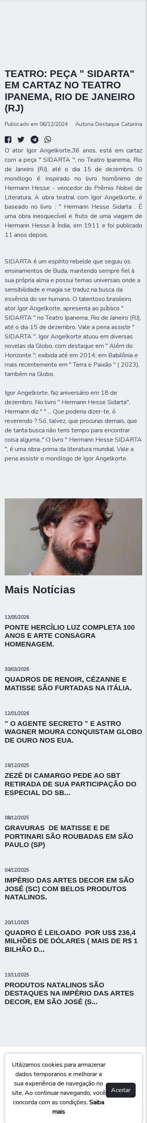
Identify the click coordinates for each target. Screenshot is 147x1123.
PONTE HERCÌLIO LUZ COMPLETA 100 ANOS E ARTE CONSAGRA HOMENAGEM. (70, 635)
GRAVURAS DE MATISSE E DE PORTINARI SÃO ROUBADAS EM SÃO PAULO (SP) (69, 836)
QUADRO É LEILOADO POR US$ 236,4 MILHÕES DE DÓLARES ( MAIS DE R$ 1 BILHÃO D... (71, 941)
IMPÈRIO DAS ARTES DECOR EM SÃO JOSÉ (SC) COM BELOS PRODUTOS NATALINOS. (69, 888)
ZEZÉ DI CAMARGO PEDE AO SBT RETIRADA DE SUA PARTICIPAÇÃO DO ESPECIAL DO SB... (70, 784)
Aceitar (121, 1090)
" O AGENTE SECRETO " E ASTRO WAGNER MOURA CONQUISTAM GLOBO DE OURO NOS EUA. (73, 732)
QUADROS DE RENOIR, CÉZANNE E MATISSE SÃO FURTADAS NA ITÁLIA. (68, 683)
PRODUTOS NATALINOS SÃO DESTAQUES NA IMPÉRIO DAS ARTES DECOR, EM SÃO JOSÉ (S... (69, 993)
